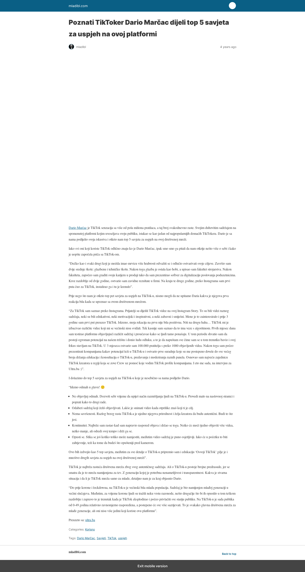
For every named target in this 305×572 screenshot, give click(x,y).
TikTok (111, 538)
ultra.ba (90, 520)
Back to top (229, 553)
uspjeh (122, 538)
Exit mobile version (153, 566)
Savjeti (101, 538)
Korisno (90, 529)
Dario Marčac (78, 227)
